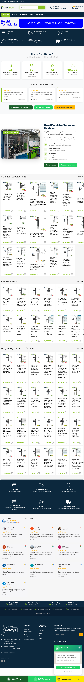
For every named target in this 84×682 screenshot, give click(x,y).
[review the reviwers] (25, 528)
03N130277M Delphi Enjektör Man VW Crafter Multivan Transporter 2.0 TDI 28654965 (48, 330)
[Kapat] (79, 647)
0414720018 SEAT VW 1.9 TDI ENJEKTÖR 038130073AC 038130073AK (8, 330)
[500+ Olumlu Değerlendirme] (35, 604)
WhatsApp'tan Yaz (69, 667)
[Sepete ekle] (12, 211)
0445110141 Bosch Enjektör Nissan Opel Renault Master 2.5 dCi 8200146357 (20, 262)
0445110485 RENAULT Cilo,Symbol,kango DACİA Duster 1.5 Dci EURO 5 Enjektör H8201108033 (68, 232)
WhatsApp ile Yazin (45, 107)
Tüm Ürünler (80, 176)
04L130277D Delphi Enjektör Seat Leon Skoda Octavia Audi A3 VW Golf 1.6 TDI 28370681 (54, 197)
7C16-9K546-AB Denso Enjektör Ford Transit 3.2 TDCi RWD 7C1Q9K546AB (37, 235)
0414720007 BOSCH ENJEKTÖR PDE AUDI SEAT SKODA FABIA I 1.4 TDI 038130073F (35, 331)
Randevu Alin (52, 165)
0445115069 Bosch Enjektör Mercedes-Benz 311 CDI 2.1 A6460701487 (54, 230)
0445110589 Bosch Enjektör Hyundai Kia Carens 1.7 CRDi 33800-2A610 (54, 261)
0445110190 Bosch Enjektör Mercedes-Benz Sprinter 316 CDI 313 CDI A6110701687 (38, 267)
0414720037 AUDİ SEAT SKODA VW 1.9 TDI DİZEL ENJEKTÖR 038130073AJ (48, 302)
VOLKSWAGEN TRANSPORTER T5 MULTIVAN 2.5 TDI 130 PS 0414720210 (7, 196)
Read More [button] (33, 540)
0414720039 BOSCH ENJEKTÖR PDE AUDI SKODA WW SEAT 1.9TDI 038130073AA (21, 302)
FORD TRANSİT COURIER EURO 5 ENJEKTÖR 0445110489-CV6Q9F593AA (67, 262)
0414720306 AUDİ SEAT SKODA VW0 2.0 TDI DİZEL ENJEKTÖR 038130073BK (7, 369)
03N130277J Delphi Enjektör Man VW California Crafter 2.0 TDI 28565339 (62, 330)
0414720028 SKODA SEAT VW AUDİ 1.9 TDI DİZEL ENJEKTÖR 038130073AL (76, 432)
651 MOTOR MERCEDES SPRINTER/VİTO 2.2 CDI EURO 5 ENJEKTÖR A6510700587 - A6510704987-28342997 (67, 200)
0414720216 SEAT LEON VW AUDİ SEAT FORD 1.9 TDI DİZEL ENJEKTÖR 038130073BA (48, 403)
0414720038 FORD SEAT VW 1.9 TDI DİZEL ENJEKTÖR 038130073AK (35, 301)
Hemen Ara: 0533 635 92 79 (22, 107)
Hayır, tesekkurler (68, 671)
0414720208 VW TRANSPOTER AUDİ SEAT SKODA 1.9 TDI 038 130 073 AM (8, 301)
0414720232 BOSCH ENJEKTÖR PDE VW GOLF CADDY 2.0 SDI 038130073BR (21, 369)
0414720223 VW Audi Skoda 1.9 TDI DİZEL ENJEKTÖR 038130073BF (7, 402)
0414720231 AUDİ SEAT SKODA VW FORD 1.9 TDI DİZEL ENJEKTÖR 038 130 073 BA (35, 370)
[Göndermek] (81, 634)
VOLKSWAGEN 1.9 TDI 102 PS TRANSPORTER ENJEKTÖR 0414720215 (20, 196)
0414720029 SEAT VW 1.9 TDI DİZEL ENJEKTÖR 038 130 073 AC (62, 432)
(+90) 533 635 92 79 (59, 8)
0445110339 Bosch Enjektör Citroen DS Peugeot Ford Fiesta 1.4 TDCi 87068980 (7, 261)
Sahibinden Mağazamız (66, 107)
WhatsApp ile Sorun (69, 165)
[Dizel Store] (7, 7)
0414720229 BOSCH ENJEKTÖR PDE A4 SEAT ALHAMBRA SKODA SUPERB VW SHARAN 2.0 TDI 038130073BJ (62, 371)
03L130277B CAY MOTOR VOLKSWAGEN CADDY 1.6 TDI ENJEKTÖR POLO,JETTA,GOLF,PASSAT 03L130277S (38, 203)
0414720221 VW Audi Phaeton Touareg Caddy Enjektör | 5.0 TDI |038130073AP (21, 402)
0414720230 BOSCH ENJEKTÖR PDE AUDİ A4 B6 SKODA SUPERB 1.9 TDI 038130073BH (48, 370)
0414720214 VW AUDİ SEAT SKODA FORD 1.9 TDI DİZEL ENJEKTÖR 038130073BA (62, 402)
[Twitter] (4, 661)
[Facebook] (2, 661)
